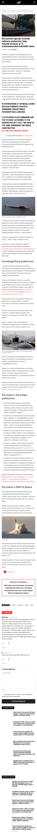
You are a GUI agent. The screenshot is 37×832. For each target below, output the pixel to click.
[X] (8, 601)
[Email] (16, 601)
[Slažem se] (3, 643)
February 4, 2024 (27, 135)
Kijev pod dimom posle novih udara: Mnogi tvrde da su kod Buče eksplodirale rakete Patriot (24, 742)
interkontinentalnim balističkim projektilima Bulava (18, 249)
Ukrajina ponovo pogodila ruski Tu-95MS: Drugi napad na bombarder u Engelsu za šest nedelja (24, 762)
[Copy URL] (28, 601)
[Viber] (24, 601)
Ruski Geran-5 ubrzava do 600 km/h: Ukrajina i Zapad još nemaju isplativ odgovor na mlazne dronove (24, 713)
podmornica (20, 605)
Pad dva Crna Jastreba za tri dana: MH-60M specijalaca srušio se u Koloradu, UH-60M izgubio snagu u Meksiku (22, 784)
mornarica (13, 605)
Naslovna (4, 10)
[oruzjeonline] (18, 2)
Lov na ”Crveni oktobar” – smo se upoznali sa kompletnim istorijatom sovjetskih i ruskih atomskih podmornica (18, 479)
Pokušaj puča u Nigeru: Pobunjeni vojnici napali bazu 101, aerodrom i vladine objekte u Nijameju (22, 819)
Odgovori (4, 647)
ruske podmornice (27, 448)
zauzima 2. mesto (11, 477)
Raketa (26, 605)
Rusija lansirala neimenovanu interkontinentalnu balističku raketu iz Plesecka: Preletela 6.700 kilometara (24, 753)
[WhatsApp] (12, 601)
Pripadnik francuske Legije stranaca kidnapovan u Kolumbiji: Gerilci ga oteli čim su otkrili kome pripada (23, 793)
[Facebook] (3, 601)
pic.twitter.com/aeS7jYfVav (15, 131)
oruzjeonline (14, 49)
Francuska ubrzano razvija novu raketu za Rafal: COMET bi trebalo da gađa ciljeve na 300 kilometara (23, 733)
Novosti (9, 10)
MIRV (8, 555)
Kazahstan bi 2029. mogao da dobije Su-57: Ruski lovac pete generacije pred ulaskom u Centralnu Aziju (24, 723)
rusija (31, 605)
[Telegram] (20, 601)
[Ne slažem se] (8, 643)
